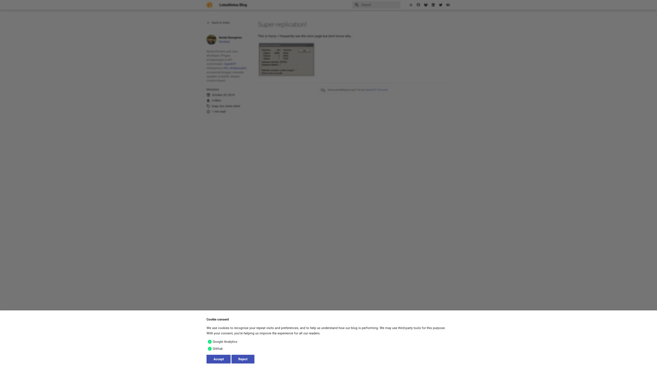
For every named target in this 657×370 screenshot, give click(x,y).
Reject (242, 359)
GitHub (218, 349)
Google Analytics (225, 342)
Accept (219, 359)
